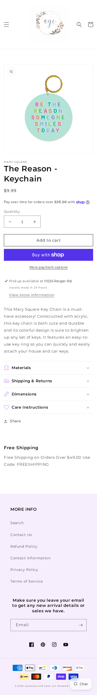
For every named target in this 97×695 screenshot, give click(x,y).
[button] (6, 24)
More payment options (48, 267)
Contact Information (30, 558)
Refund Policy (24, 546)
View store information (31, 295)
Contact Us (21, 534)
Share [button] (15, 421)
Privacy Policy (24, 569)
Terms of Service (26, 581)
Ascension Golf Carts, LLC (40, 686)
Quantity (12, 211)
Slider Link (15, 441)
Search (17, 523)
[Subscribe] (80, 625)
